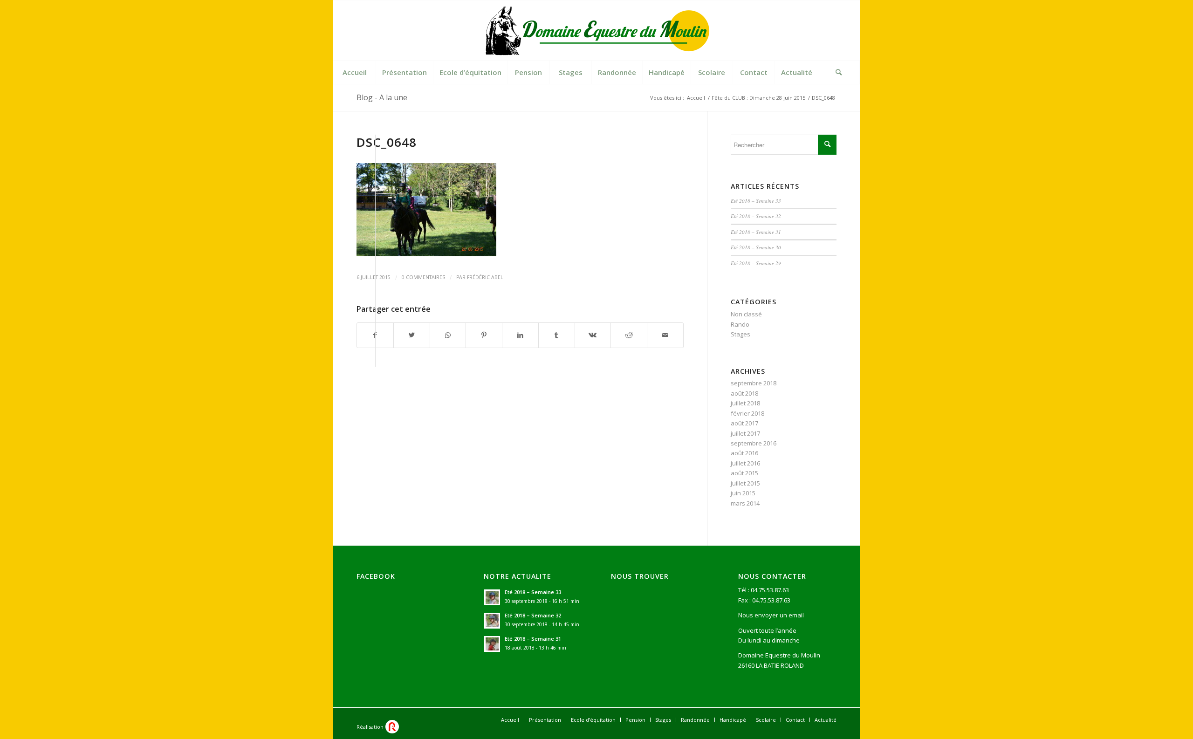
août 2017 (744, 423)
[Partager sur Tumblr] (557, 335)
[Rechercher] (839, 72)
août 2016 (744, 453)
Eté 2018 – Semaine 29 (756, 263)
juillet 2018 (745, 403)
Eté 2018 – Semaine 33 (756, 200)
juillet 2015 (745, 483)
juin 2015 (743, 493)
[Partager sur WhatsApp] (448, 335)
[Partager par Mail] (665, 335)
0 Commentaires (423, 277)
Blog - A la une (382, 97)
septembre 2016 (753, 443)
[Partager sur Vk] (593, 335)
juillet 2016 (745, 463)
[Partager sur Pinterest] (484, 335)
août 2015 (744, 473)
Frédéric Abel (485, 277)
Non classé (746, 314)
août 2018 (744, 393)
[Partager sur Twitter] (412, 335)
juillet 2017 (745, 433)
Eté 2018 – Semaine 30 (756, 247)
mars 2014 (745, 503)
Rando (740, 324)
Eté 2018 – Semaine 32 (756, 215)
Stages (740, 334)
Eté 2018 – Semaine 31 (756, 231)
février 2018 (747, 413)
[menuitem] (355, 72)
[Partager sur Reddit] (629, 335)
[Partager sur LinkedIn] (520, 335)
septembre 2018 (753, 383)
